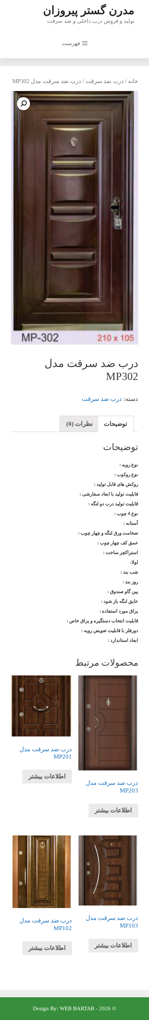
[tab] (115, 424)
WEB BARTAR (77, 1008)
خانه (133, 81)
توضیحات (115, 423)
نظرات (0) (79, 423)
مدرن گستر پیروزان (89, 10)
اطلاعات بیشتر (113, 810)
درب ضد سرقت (104, 81)
